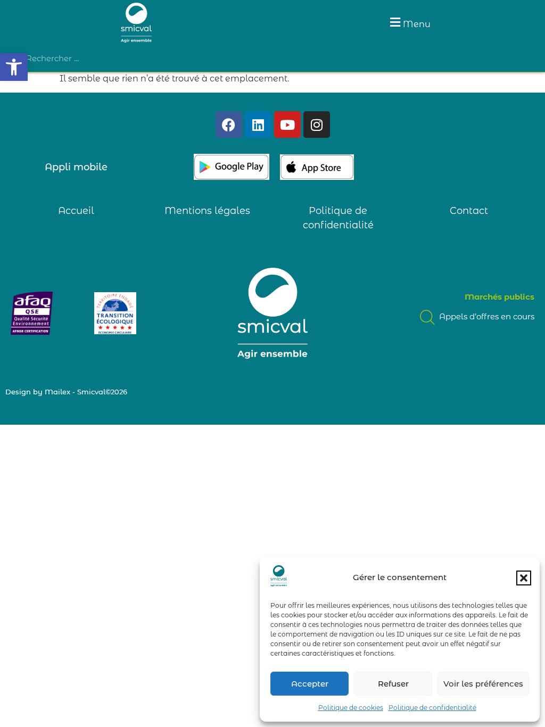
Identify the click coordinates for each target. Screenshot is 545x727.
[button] (14, 67)
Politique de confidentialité (432, 708)
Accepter (309, 684)
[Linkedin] (258, 124)
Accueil (76, 211)
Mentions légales (207, 211)
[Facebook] (229, 124)
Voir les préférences (483, 684)
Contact (469, 211)
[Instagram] (316, 124)
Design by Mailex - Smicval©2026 (66, 391)
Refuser (393, 684)
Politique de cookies (350, 708)
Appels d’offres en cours (485, 316)
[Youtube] (287, 124)
